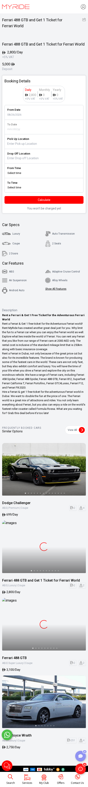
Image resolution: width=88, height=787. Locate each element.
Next (81, 470)
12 (58, 493)
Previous (7, 470)
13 (61, 493)
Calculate (44, 200)
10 (52, 493)
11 (55, 493)
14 (64, 493)
